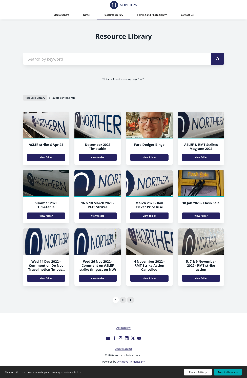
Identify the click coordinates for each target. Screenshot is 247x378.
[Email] (108, 338)
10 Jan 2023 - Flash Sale (201, 203)
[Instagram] (120, 338)
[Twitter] (133, 338)
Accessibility (123, 327)
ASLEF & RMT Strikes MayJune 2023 (201, 146)
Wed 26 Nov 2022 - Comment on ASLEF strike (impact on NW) (97, 265)
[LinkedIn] (127, 338)
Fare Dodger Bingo (149, 144)
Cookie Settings (123, 348)
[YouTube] (139, 338)
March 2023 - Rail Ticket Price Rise (149, 205)
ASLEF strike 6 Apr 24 (46, 144)
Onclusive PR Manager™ (131, 361)
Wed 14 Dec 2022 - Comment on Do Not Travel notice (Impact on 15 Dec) (46, 267)
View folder (46, 157)
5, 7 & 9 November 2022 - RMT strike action (201, 265)
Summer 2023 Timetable (46, 205)
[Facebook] (114, 338)
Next (130, 300)
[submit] (217, 59)
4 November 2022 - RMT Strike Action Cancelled (149, 265)
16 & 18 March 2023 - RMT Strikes (97, 205)
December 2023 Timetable (97, 146)
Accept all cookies (228, 372)
